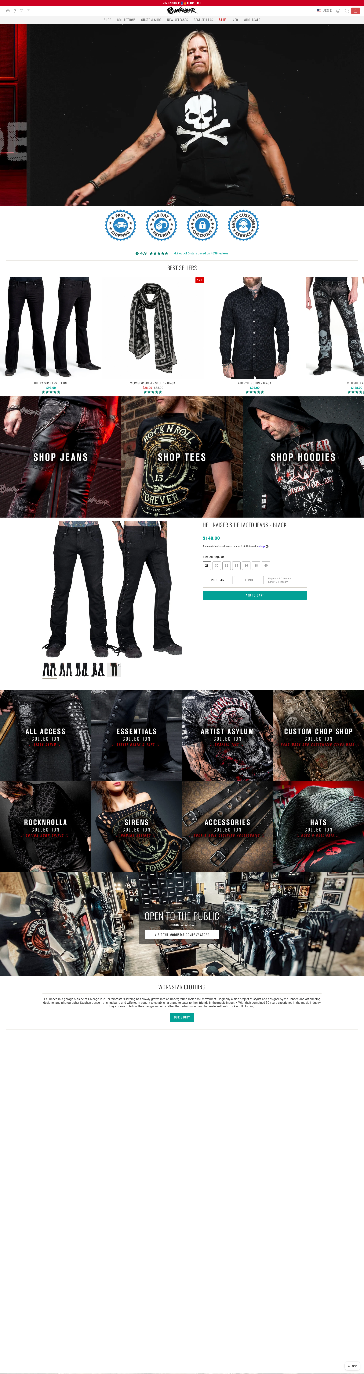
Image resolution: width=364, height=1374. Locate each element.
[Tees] (182, 457)
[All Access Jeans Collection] (45, 735)
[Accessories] (227, 826)
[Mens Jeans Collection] (60, 457)
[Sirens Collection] (136, 826)
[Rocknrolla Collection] (45, 826)
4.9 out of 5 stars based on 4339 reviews (201, 253)
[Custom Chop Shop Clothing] (318, 735)
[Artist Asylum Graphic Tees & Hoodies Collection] (227, 735)
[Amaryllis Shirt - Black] (255, 328)
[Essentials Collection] (136, 735)
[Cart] (355, 11)
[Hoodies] (303, 457)
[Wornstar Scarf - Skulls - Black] (153, 328)
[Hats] (318, 826)
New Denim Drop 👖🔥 (182, 3)
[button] (107, 20)
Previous (42, 591)
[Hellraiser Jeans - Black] (51, 328)
